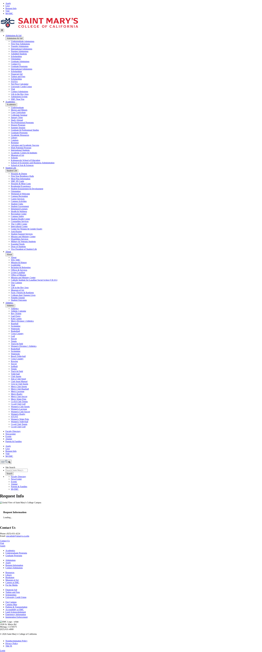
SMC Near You (17, 99)
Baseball (14, 323)
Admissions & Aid (13, 35)
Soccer (14, 338)
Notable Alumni (18, 297)
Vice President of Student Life (24, 249)
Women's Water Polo (20, 419)
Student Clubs (17, 204)
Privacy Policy (11, 643)
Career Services (17, 199)
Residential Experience (21, 186)
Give (7, 6)
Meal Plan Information (20, 179)
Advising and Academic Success (25, 145)
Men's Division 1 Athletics (22, 321)
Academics (10, 101)
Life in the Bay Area (20, 94)
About (8, 251)
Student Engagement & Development (27, 189)
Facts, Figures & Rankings (22, 292)
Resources (9, 572)
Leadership (15, 265)
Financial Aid (17, 74)
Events (8, 436)
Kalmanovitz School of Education (25, 160)
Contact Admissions (19, 91)
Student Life (10, 168)
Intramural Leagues (19, 209)
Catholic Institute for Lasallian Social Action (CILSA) (34, 280)
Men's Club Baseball (20, 389)
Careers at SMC (12, 582)
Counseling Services (20, 221)
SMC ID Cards (17, 181)
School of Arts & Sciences (22, 165)
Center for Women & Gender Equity (26, 229)
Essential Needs (18, 244)
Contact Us (16, 64)
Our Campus (16, 282)
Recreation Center (18, 214)
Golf (13, 336)
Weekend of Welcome (20, 194)
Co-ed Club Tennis (19, 424)
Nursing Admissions (19, 51)
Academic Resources (20, 135)
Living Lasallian (18, 272)
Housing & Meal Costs (21, 183)
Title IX (8, 646)
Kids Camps (16, 318)
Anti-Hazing (16, 231)
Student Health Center (20, 219)
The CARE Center (19, 224)
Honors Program (18, 125)
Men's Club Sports (19, 386)
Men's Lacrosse (17, 391)
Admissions (10, 560)
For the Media (11, 585)
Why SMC (15, 260)
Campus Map (11, 604)
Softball (14, 366)
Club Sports (16, 376)
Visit (7, 11)
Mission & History (19, 262)
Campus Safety (17, 216)
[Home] (39, 27)
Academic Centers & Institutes (24, 153)
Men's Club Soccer (19, 396)
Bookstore (9, 577)
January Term (17, 117)
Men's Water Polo (18, 399)
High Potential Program (21, 148)
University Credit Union (21, 86)
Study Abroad (17, 120)
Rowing (14, 361)
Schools (14, 158)
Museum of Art (17, 155)
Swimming (15, 326)
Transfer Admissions (20, 46)
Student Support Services (22, 234)
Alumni (8, 439)
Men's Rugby (17, 394)
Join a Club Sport (18, 379)
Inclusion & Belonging (21, 267)
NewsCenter (16, 479)
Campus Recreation (19, 196)
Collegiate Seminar (19, 115)
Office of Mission (18, 275)
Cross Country (17, 333)
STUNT (14, 416)
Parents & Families (13, 441)
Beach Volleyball (18, 356)
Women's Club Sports (20, 406)
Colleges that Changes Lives (23, 295)
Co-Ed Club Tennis (19, 401)
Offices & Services (19, 270)
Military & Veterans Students (23, 241)
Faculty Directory (13, 431)
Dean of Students (18, 246)
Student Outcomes (19, 300)
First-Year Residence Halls (22, 176)
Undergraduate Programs (16, 553)
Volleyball (15, 374)
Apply (8, 3)
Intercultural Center (19, 226)
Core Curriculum (18, 112)
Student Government (20, 206)
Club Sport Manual (19, 381)
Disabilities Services (19, 239)
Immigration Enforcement (16, 617)
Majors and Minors (19, 110)
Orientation (16, 59)
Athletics (9, 303)
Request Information (14, 565)
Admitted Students (19, 54)
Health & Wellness (19, 211)
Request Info (11, 8)
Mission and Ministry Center (23, 236)
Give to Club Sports (19, 384)
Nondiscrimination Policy (16, 641)
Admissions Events (19, 96)
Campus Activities (19, 201)
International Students (20, 150)
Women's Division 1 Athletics (23, 346)
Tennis (14, 341)
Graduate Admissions (20, 61)
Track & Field (17, 344)
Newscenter (10, 434)
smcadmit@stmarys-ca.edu (17, 536)
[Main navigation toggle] (2, 30)
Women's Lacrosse (19, 409)
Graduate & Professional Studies (25, 130)
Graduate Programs (19, 66)
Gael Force (15, 316)
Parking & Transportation (16, 607)
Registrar (15, 142)
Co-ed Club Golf (18, 404)
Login (2, 650)
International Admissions (21, 49)
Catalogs (14, 140)
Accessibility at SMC (14, 609)
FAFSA (14, 81)
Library (14, 137)
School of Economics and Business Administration (32, 163)
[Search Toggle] (6, 462)
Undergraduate (17, 107)
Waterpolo (15, 329)
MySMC (9, 13)
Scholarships (16, 56)
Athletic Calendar (18, 311)
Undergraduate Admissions (22, 41)
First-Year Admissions (20, 44)
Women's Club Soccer (20, 411)
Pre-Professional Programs (22, 122)
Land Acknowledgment (15, 612)
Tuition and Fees (18, 76)
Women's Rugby (18, 414)
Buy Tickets (16, 313)
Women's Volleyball (19, 421)
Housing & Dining (19, 173)
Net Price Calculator (19, 84)
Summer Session (18, 127)
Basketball (15, 331)
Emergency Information (15, 614)
